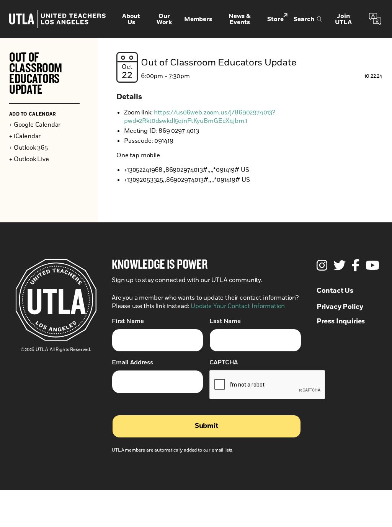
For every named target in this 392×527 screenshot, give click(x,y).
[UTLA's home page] (57, 19)
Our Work (164, 19)
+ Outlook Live (29, 159)
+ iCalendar (25, 136)
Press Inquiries (341, 321)
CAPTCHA (223, 362)
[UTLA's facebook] (355, 265)
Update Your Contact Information (238, 306)
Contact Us (335, 290)
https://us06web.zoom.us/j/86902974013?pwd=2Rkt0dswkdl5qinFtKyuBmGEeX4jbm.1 (199, 116)
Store (275, 19)
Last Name (225, 321)
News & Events (240, 19)
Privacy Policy (340, 307)
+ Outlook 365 (28, 148)
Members (198, 19)
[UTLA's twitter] (339, 265)
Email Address (132, 362)
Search (304, 19)
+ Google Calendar (34, 125)
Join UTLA (343, 19)
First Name (128, 321)
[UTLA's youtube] (372, 265)
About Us (131, 19)
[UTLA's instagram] (322, 265)
